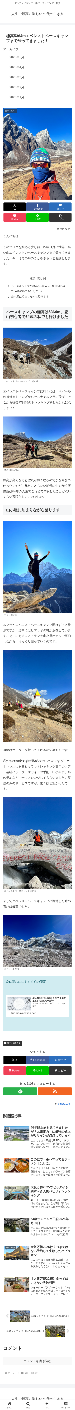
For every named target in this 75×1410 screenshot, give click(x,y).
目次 (32, 278)
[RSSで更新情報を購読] (55, 1091)
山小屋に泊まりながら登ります (30, 296)
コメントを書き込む (37, 1361)
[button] (60, 217)
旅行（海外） (14, 1043)
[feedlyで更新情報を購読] (20, 1091)
